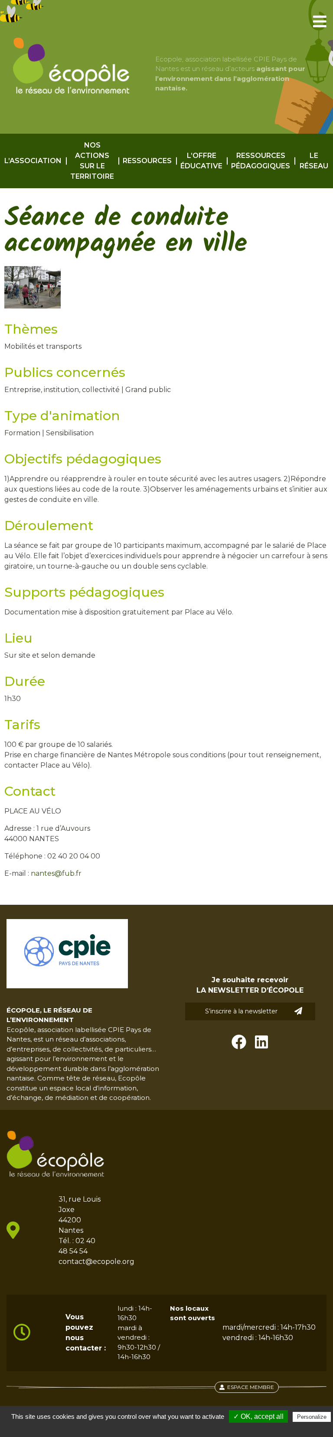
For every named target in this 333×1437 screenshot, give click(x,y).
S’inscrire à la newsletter (241, 1011)
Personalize (311, 1417)
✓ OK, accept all (258, 1416)
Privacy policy (170, 1427)
